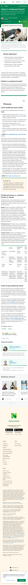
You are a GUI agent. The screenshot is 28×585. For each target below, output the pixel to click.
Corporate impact (7, 449)
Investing (4, 328)
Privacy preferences (7, 481)
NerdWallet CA (15, 570)
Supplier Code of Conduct (7, 473)
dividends (20, 114)
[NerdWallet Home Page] (5, 2)
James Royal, (12, 362)
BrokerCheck (14, 537)
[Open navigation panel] (1, 2)
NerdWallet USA (15, 567)
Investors (5, 464)
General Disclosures (18, 536)
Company (5, 443)
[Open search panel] (13, 2)
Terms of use (6, 470)
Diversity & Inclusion (8, 451)
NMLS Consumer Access (7, 503)
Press (4, 460)
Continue (21, 580)
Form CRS (18, 534)
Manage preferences (10, 580)
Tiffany (14, 346)
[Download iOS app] (9, 430)
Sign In (18, 2)
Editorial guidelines (7, 453)
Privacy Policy (10, 535)
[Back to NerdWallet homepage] (2, 6)
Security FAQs (18, 445)
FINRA (17, 532)
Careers (4, 447)
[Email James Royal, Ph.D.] (10, 364)
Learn (6, 6)
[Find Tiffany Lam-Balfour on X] (10, 348)
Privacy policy (6, 475)
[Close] (25, 572)
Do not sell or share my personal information (7, 484)
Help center (17, 443)
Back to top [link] (6, 338)
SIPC (20, 532)
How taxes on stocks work (13, 176)
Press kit (5, 462)
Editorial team (6, 458)
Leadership (5, 445)
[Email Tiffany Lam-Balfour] (12, 348)
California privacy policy (7, 478)
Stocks (9, 328)
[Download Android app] (18, 430)
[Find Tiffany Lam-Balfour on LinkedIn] (14, 348)
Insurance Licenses (12, 511)
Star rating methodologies (6, 456)
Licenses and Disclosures (18, 503)
